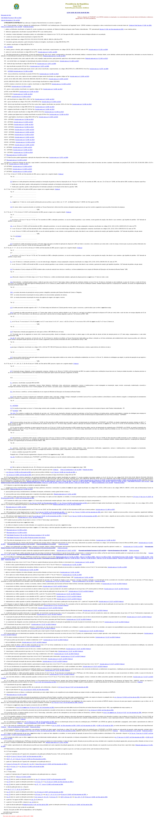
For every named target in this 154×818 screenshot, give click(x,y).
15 (24, 789)
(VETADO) (11, 71)
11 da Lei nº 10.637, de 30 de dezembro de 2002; (53, 779)
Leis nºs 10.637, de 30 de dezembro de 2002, (64, 725)
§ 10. (11, 312)
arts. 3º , (48, 794)
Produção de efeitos (28, 26)
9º (37, 799)
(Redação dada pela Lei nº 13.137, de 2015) (64, 504)
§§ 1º (8, 766)
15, (55, 794)
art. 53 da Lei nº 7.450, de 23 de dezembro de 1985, (40, 721)
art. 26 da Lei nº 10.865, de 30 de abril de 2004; (32, 766)
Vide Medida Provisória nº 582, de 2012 (11, 17)
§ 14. (11, 396)
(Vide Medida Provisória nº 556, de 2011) (17, 537)
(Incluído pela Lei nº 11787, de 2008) (46, 63)
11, (20, 789)
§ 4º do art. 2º (39, 794)
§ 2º (11, 307)
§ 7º (11, 244)
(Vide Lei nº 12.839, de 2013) (49, 482)
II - (11, 202)
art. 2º (9, 776)
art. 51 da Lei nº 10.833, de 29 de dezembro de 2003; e (59, 781)
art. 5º (9, 781)
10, (18, 789)
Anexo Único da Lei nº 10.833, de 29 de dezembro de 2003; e (51, 764)
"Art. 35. (12, 338)
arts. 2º (38, 779)
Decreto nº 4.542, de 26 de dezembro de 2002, (112, 29)
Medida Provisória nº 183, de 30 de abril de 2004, (36, 804)
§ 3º (11, 181)
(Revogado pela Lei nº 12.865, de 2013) (16, 507)
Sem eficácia (42, 537)
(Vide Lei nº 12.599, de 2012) (118, 481)
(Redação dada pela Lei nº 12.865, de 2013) (21, 489)
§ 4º (11, 269)
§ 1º (11, 277)
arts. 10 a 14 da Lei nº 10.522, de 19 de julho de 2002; (35, 689)
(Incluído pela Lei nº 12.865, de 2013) (105, 540)
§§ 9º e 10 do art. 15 (66, 797)
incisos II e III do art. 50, (13, 764)
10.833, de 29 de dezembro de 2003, (132, 480)
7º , (16, 789)
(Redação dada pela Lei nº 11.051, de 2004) (38, 481)
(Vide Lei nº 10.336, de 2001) (23, 776)
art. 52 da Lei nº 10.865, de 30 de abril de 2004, (19, 474)
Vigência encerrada (63, 544)
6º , (12, 759)
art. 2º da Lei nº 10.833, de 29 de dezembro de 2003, (73, 503)
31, (57, 794)
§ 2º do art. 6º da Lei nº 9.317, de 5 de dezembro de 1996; (73, 687)
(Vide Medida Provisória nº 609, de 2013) (30, 482)
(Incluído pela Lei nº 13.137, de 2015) (52, 513)
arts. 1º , (10, 789)
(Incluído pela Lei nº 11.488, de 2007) (69, 61)
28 (83, 797)
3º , (13, 789)
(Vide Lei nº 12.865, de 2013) (65, 482)
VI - (11, 382)
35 (59, 794)
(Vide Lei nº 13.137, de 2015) (104, 558)
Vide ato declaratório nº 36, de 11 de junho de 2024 (42, 548)
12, (53, 794)
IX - (11, 261)
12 (21, 789)
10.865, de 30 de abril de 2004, (105, 725)
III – (11, 405)
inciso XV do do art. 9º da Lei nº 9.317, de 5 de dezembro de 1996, (35, 707)
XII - (11, 391)
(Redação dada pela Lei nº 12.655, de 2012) (96, 58)
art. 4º (9, 779)
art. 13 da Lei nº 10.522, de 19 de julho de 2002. (101, 710)
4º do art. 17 (14, 766)
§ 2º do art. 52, (25, 764)
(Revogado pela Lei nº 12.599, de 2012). (17, 530)
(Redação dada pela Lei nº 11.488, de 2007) (54, 56)
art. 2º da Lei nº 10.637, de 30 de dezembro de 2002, (43, 503)
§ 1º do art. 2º (39, 781)
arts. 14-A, (78, 797)
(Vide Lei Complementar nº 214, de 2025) (11, 26)
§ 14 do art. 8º (54, 797)
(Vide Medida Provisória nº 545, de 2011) (99, 481)
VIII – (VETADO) (8, 47)
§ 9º (11, 422)
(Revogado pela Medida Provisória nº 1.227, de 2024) (21, 544)
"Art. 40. (12, 457)
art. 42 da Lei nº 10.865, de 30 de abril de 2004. (80, 804)
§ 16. (11, 282)
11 (13, 759)
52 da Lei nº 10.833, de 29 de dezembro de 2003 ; (74, 794)
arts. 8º (33, 799)
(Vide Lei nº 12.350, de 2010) (80, 481)
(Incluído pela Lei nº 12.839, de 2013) (79, 76)
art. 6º (9, 784)
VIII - (11, 226)
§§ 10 (8, 756)
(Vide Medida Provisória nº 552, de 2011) (17, 535)
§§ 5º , (9, 759)
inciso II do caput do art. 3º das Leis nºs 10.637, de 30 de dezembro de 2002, (100, 480)
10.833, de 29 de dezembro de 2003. (24, 498)
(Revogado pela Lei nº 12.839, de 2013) (17, 155)
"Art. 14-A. (13, 413)
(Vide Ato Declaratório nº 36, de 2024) (46, 544)
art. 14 (32, 802)
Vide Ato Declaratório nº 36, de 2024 (10, 20)
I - (11, 219)
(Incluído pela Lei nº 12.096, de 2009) (23, 71)
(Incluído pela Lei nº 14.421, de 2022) (133, 546)
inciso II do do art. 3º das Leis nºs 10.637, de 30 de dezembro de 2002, (35, 730)
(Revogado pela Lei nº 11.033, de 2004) (17, 694)
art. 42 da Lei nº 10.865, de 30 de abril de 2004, (19, 472)
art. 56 (32, 764)
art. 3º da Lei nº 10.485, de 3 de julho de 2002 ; (63, 472)
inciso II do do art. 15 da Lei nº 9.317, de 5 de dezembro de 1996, (122, 712)
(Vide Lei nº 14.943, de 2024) (81, 482)
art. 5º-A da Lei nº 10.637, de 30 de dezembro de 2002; (49, 792)
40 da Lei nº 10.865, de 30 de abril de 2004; (96, 797)
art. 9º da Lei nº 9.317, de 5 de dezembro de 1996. (65, 702)
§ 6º (11, 437)
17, (82, 797)
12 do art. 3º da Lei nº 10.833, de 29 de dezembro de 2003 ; (30, 759)
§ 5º (11, 207)
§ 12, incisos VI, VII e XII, (42, 797)
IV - (11, 448)
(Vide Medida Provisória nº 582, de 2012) (138, 481)
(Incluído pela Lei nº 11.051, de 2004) (98, 49)
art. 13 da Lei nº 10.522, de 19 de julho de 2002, (127, 697)
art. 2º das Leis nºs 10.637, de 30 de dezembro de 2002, (130, 737)
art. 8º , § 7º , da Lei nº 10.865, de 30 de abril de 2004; (49, 784)
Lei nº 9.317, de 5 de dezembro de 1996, (46, 682)
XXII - (12, 292)
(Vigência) (131, 25)
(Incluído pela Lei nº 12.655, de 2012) (49, 74)
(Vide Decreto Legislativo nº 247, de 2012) (39, 535)
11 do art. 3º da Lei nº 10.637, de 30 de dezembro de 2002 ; (26, 756)
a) (11, 347)
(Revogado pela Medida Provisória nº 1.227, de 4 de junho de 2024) (33, 554)
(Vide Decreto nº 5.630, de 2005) (143, 25)
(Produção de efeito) (33, 537)
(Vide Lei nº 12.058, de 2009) (63, 481)
